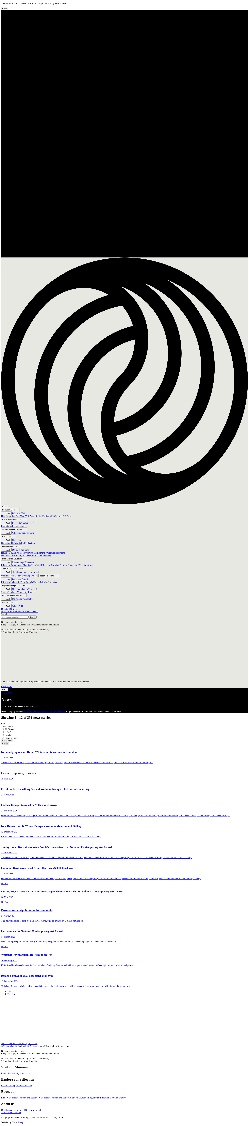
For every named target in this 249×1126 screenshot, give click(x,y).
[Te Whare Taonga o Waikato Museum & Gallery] (124, 256)
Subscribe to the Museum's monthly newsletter (44, 711)
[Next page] (13, 991)
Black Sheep (17, 1122)
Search (4, 614)
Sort (3, 723)
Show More (7, 741)
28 (10, 991)
